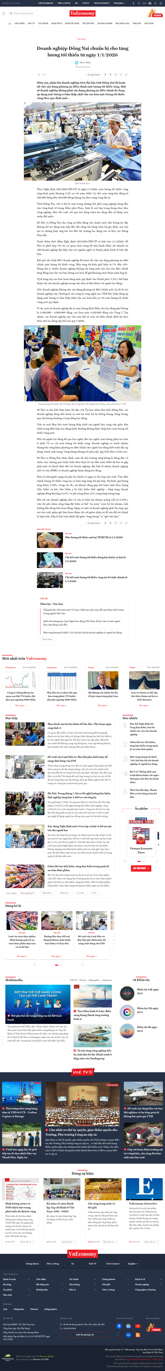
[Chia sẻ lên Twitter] (110, 75)
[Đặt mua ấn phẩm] (155, 13)
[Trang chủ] (9, 23)
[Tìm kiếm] (11, 13)
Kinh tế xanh (72, 23)
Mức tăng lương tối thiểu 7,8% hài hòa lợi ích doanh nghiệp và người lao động (82, 632)
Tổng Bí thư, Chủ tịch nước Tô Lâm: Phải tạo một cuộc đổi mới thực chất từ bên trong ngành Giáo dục (83, 612)
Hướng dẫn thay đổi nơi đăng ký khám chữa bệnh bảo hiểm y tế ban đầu (56, 940)
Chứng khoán (45, 3)
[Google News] (161, 3)
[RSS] (138, 1335)
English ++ (119, 3)
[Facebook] (133, 3)
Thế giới (137, 23)
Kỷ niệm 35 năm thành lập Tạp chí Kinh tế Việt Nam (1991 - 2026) (60, 1207)
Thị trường (88, 23)
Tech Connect (101, 3)
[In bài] (39, 75)
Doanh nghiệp (104, 23)
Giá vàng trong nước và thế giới (101, 1205)
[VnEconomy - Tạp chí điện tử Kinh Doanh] (82, 1254)
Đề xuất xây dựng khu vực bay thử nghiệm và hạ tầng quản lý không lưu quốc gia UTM (143, 1112)
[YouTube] (150, 3)
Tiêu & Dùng (64, 3)
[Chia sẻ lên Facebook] (105, 75)
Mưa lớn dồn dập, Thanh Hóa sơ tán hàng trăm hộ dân (143, 793)
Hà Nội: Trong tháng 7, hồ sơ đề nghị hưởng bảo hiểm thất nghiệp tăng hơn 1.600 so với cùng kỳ (79, 795)
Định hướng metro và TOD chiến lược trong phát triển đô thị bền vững (20, 1207)
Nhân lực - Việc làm (51, 604)
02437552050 (69, 1328)
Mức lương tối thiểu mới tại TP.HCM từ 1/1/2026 (94, 537)
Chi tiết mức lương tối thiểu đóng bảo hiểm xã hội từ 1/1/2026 (95, 559)
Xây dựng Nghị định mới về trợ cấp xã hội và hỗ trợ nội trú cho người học (79, 828)
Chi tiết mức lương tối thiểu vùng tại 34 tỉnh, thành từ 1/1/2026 (96, 579)
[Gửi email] (116, 75)
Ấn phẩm (141, 808)
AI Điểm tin (141, 980)
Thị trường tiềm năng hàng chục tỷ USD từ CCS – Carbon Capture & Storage (19, 1112)
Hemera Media (47, 1356)
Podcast (82, 980)
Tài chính (43, 23)
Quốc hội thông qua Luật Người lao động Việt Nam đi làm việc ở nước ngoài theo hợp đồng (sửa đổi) (81, 623)
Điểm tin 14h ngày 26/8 (148, 991)
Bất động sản (122, 23)
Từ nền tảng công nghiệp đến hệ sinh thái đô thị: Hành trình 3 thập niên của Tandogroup (93, 1055)
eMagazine (107, 980)
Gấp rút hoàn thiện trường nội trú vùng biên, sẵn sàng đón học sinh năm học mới (143, 1153)
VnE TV (85, 3)
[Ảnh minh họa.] (82, 104)
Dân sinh (149, 23)
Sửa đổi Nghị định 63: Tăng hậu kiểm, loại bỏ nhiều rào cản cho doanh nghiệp (143, 729)
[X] (139, 3)
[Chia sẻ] (126, 75)
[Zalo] (144, 3)
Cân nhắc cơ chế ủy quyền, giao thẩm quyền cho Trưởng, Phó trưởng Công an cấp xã (81, 1132)
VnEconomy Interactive (143, 1203)
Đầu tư (31, 23)
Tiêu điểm (19, 23)
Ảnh (5, 1309)
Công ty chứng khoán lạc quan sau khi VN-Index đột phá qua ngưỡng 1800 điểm (21, 696)
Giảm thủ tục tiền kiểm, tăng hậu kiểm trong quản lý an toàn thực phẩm (78, 868)
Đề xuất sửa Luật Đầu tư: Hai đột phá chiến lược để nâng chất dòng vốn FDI (78, 759)
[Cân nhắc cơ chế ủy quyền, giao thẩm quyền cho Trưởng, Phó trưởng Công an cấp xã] (82, 1104)
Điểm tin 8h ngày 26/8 (147, 1029)
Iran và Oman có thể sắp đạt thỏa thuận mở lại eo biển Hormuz (144, 696)
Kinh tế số (56, 23)
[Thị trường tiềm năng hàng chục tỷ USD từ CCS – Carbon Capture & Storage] (21, 1093)
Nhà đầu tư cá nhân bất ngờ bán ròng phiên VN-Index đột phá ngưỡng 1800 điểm (62, 696)
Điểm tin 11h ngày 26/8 (147, 1010)
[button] (56, 965)
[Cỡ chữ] (44, 75)
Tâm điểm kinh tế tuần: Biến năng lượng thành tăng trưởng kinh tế (92, 1015)
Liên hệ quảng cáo (85, 1335)
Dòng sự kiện (83, 1174)
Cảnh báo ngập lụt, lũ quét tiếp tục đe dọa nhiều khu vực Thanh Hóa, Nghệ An (19, 1153)
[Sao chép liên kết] (121, 75)
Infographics (94, 980)
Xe (76, 3)
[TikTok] (155, 3)
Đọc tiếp (11, 718)
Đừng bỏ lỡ (13, 906)
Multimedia (14, 980)
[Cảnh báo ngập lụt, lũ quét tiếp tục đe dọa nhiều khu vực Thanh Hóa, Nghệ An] (21, 1134)
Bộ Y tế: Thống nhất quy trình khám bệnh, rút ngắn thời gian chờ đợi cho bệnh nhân (144, 777)
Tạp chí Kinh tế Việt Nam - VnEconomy (144, 1359)
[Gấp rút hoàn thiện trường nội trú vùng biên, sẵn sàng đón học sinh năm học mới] (143, 1134)
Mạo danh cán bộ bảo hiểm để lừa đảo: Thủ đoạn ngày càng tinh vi (80, 726)
